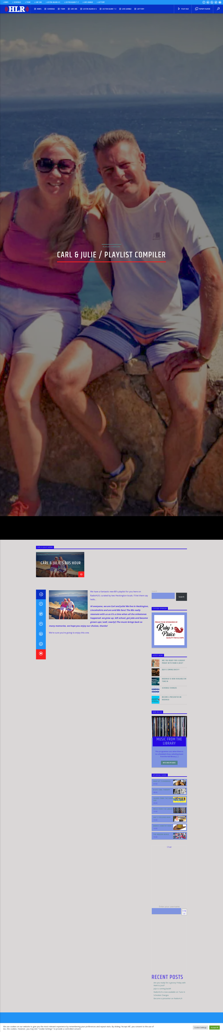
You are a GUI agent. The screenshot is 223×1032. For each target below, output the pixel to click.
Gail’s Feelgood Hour (162, 844)
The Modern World (161, 861)
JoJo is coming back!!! (171, 696)
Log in (184, 939)
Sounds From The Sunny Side (163, 826)
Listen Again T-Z (72, 2)
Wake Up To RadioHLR (162, 808)
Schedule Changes (169, 715)
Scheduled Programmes (48, 581)
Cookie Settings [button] (200, 1027)
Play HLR (185, 9)
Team (28, 2)
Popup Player (204, 9)
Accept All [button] (214, 1027)
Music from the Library (163, 835)
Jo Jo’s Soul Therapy (161, 816)
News (6, 2)
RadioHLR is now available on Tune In (174, 707)
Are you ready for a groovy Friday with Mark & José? (173, 688)
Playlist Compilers (111, 259)
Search (154, 618)
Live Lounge (88, 2)
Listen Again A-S (53, 2)
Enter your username (169, 933)
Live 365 (39, 2)
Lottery (101, 2)
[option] (60, 591)
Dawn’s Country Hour (162, 852)
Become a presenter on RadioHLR (172, 725)
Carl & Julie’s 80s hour (61, 590)
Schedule (17, 2)
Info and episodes (169, 789)
